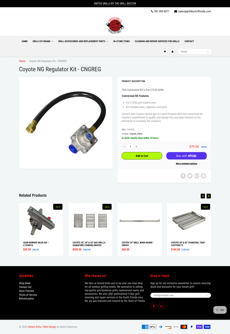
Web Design (49, 326)
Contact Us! (25, 287)
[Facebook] (153, 306)
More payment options (186, 163)
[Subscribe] (207, 295)
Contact (189, 41)
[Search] (208, 51)
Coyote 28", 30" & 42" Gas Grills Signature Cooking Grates (89, 244)
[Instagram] (161, 306)
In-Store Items (121, 41)
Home (25, 41)
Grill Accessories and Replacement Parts (81, 41)
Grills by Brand (41, 41)
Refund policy (26, 298)
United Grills (34, 326)
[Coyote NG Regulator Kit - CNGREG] (65, 122)
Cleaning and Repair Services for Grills (157, 41)
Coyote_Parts (136, 133)
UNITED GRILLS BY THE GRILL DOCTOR (115, 3)
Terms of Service (28, 294)
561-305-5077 (161, 11)
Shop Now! (24, 283)
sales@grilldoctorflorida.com (194, 11)
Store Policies (26, 291)
